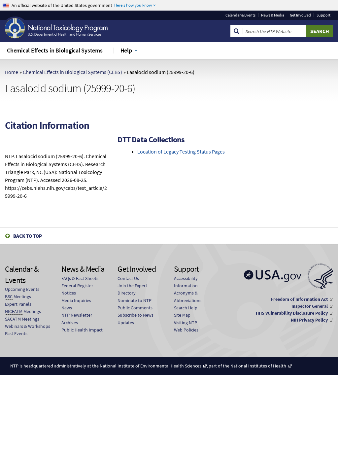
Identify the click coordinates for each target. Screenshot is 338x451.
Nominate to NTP (135, 300)
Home (11, 72)
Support (323, 15)
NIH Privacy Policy (309, 320)
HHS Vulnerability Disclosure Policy (292, 313)
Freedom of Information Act (299, 299)
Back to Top (27, 236)
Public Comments (135, 308)
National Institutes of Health (258, 366)
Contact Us (128, 278)
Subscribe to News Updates (135, 318)
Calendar (240, 15)
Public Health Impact (82, 330)
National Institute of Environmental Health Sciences (150, 366)
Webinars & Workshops (27, 326)
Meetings (18, 296)
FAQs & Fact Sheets (79, 278)
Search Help (185, 308)
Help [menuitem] (126, 50)
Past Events (16, 333)
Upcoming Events (22, 289)
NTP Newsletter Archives (76, 318)
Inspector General (309, 306)
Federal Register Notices (77, 289)
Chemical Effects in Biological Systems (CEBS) (72, 72)
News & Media (272, 15)
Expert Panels (18, 304)
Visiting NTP (185, 323)
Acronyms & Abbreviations (187, 296)
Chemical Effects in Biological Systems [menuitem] (55, 50)
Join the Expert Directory (132, 289)
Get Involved (300, 15)
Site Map (182, 315)
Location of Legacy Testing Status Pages (181, 151)
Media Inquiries (76, 300)
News (66, 308)
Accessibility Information (186, 282)
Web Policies (186, 330)
